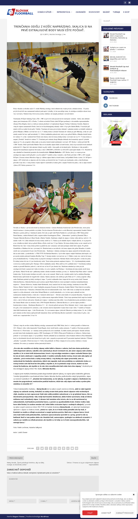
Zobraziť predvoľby (125, 513)
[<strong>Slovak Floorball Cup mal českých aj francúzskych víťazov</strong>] (106, 68)
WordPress (45, 516)
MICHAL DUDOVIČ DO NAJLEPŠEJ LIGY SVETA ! (118, 58)
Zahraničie (81, 12)
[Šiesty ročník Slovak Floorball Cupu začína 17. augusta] (106, 79)
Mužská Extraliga (55, 34)
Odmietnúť (106, 513)
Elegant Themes (18, 516)
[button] (134, 495)
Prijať (89, 513)
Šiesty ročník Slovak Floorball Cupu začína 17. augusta (119, 80)
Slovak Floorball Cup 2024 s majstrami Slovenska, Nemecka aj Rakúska (118, 37)
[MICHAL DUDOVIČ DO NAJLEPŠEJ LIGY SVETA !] (106, 58)
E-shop (126, 12)
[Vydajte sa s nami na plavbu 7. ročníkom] (106, 49)
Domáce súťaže (44, 12)
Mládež (106, 12)
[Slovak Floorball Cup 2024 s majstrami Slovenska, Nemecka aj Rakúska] (106, 35)
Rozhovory (94, 12)
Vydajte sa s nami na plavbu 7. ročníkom (118, 48)
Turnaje (116, 12)
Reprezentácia (63, 12)
